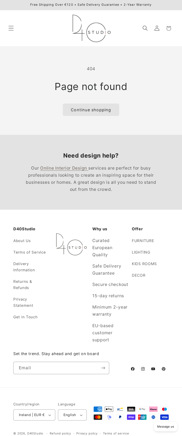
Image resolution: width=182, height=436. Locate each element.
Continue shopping (91, 110)
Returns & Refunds (22, 284)
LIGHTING (141, 252)
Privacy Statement (23, 302)
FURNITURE (143, 241)
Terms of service (116, 433)
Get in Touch (25, 317)
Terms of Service (29, 252)
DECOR (139, 275)
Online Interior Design (64, 168)
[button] (11, 28)
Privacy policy (87, 433)
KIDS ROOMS (144, 264)
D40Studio (35, 433)
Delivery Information (24, 267)
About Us (22, 241)
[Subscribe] (103, 368)
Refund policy (60, 433)
